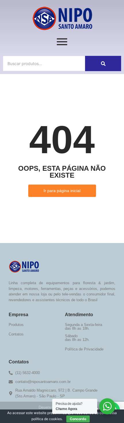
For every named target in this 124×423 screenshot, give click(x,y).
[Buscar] (103, 63)
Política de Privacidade (84, 349)
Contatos (16, 334)
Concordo (78, 419)
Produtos (16, 325)
